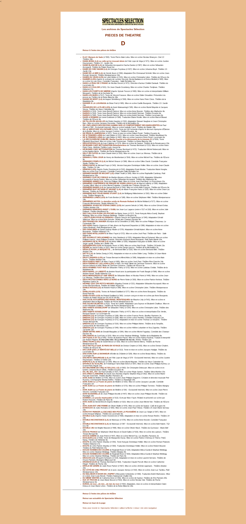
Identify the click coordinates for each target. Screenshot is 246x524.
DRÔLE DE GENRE (91, 466)
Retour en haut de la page (94, 503)
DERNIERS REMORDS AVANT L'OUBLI (99, 209)
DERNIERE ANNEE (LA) (93, 181)
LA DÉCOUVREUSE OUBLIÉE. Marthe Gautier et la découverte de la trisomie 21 (117, 139)
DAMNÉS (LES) (89, 79)
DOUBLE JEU (89, 428)
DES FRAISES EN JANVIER (94, 221)
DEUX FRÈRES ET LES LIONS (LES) (98, 264)
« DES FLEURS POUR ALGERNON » (98, 217)
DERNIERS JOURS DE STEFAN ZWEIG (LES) (102, 205)
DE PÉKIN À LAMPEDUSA (94, 133)
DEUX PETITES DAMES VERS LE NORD (100, 280)
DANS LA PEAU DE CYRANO (95, 83)
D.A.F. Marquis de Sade (93, 57)
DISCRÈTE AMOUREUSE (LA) (96, 358)
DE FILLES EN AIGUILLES (94, 121)
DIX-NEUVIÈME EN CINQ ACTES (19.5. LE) (101, 368)
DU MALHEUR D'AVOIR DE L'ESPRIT (99, 474)
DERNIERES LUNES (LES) (94, 197)
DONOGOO (88, 408)
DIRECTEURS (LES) (91, 342)
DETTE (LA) (88, 253)
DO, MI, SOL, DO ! (91, 372)
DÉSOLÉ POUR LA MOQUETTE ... (97, 249)
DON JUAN (87, 402)
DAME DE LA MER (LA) (93, 73)
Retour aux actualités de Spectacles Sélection (103, 498)
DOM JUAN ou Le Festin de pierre (97, 382)
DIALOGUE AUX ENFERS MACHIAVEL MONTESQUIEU (106, 300)
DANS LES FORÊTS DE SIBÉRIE (97, 91)
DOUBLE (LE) (89, 416)
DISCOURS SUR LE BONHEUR (96, 354)
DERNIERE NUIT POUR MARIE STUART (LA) (102, 193)
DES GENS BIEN (90, 229)
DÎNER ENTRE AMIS (91, 332)
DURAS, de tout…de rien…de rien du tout (101, 484)
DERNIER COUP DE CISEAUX (95, 177)
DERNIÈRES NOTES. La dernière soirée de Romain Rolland (108, 201)
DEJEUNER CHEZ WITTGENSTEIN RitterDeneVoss (105, 145)
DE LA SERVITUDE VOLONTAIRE (97, 129)
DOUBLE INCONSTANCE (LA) (96, 420)
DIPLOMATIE (88, 336)
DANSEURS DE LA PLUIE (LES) (96, 107)
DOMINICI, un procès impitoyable (97, 398)
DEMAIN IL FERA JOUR (93, 157)
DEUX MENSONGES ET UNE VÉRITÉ (98, 276)
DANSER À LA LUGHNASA (94, 103)
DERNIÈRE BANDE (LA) (93, 187)
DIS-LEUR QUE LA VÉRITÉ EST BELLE (100, 350)
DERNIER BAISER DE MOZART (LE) (98, 173)
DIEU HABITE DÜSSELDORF (95, 308)
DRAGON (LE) (89, 458)
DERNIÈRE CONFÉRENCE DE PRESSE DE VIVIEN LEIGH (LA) (109, 183)
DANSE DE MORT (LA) (92, 99)
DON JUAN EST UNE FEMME (95, 406)
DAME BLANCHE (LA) (92, 65)
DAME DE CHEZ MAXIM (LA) (95, 69)
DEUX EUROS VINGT (92, 261)
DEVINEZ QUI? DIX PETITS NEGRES (98, 284)
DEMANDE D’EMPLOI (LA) (94, 161)
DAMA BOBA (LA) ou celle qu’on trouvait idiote (104, 61)
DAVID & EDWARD (91, 117)
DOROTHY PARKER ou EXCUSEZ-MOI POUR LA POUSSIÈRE (109, 412)
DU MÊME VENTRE (91, 478)
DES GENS (87, 225)
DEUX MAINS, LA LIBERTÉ (94, 272)
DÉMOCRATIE (89, 165)
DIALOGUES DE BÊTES (93, 304)
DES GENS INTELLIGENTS (94, 233)
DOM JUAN (88, 378)
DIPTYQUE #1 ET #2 (91, 338)
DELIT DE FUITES (90, 153)
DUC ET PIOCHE (90, 480)
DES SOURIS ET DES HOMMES (96, 237)
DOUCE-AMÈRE (90, 436)
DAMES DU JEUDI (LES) (93, 77)
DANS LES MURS (90, 95)
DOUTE (86, 442)
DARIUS (86, 111)
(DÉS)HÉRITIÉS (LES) (92, 245)
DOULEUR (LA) (89, 438)
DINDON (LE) (88, 316)
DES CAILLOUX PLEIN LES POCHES (98, 213)
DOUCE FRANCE (90, 432)
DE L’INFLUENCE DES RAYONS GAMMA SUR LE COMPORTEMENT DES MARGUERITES (121, 125)
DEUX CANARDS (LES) (93, 257)
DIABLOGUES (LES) (91, 292)
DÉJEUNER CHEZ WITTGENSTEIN (97, 149)
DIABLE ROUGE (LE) (92, 288)
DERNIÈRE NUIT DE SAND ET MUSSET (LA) (102, 189)
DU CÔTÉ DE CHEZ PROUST (95, 470)
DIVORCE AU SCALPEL (93, 364)
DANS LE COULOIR (91, 87)
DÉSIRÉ (86, 247)
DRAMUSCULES (90, 462)
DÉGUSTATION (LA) (91, 143)
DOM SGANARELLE (91, 394)
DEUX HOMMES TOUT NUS (94, 268)
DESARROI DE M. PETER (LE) (96, 241)
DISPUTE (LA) (89, 362)
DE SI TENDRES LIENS (92, 135)
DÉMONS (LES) (89, 169)
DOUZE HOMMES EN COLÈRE (96, 450)
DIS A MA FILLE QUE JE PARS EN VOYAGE (101, 346)
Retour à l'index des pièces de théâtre (99, 50)
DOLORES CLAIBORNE (93, 374)
